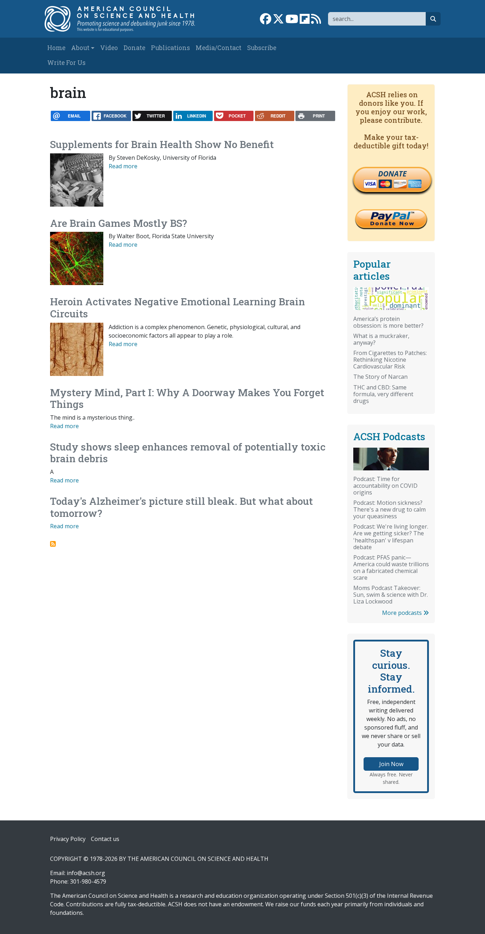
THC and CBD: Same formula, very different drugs (383, 394)
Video (109, 48)
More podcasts (402, 613)
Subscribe (261, 48)
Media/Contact (218, 48)
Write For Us (66, 63)
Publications (170, 48)
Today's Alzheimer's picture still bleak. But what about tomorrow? (181, 507)
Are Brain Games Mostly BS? (118, 223)
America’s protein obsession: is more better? (388, 322)
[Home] (124, 19)
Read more (123, 166)
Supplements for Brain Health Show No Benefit (162, 144)
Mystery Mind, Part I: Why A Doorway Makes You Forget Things (187, 398)
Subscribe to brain (53, 544)
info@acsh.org (86, 873)
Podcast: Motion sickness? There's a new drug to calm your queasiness (389, 509)
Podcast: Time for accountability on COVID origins (385, 485)
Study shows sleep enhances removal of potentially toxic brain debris (188, 452)
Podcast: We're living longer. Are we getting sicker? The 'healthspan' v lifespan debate (390, 537)
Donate (134, 48)
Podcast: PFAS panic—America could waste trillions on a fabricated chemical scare (391, 567)
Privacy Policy (68, 839)
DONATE (392, 174)
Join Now (391, 764)
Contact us (105, 839)
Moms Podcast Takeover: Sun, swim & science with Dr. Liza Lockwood (390, 594)
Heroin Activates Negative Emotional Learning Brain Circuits (177, 307)
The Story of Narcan (380, 377)
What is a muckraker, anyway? (381, 339)
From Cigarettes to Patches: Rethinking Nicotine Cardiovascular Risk (390, 359)
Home (56, 48)
